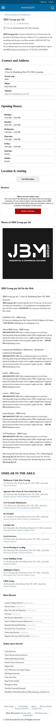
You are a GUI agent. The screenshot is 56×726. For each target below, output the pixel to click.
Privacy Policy (46, 706)
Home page (9, 706)
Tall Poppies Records (12, 673)
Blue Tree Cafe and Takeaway (20, 610)
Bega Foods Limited (12, 681)
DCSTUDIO (8, 514)
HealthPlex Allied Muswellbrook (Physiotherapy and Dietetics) (27, 692)
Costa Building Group (12, 559)
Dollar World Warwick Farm (14, 659)
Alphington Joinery (11, 570)
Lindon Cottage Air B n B (19, 603)
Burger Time (9, 666)
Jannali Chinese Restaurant (14, 662)
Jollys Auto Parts (10, 677)
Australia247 (28, 7)
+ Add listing (22, 706)
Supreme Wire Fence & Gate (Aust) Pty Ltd (22, 491)
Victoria (7, 15)
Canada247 (28, 715)
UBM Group (8, 581)
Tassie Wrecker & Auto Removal (16, 655)
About (33, 706)
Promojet (13, 614)
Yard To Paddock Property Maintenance (23, 621)
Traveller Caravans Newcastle (15, 688)
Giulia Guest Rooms (17, 632)
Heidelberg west (25, 15)
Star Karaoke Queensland (18, 618)
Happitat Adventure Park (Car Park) (22, 636)
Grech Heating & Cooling (14, 547)
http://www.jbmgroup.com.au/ (17, 94)
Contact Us (36, 709)
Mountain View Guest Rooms (20, 629)
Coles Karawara (10, 651)
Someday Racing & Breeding (20, 625)
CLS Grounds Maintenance (15, 503)
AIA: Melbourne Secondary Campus (17, 670)
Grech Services (9, 536)
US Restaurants (41, 713)
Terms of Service (22, 709)
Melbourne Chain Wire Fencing (16, 480)
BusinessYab (26, 713)
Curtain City (8, 525)
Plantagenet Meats (11, 685)
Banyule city (15, 15)
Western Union (15, 607)
